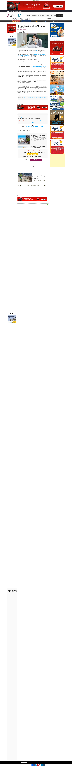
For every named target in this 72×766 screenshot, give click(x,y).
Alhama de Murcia (36, 15)
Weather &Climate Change (15, 19)
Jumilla (40, 15)
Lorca (43, 15)
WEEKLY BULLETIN (21, 11)
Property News (37, 18)
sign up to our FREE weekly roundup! (34, 126)
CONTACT (11, 11)
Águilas (32, 15)
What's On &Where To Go (21, 19)
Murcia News (10, 18)
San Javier (54, 15)
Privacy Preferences (23, 762)
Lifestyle (31, 18)
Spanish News (44, 18)
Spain (37, 50)
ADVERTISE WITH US (15, 11)
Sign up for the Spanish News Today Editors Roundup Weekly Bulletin (33, 117)
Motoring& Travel (27, 19)
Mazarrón (50, 15)
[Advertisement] (57, 160)
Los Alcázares (46, 15)
